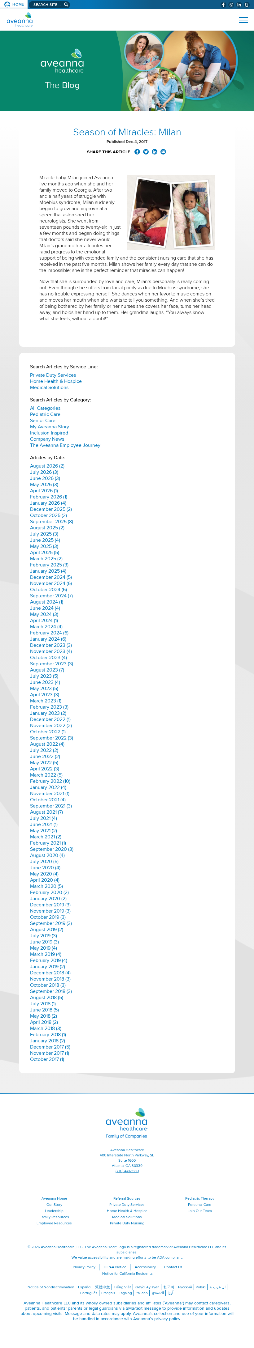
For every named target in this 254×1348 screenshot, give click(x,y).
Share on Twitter (146, 152)
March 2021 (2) (45, 837)
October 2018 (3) (48, 985)
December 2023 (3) (51, 645)
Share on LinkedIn (154, 152)
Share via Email (163, 152)
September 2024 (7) (51, 596)
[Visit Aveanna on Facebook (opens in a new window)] (223, 5)
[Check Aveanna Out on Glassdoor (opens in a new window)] (247, 5)
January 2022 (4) (48, 787)
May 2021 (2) (43, 831)
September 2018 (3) (51, 991)
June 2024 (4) (45, 608)
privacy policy (167, 1318)
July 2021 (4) (43, 818)
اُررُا (170, 1293)
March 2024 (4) (46, 627)
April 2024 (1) (44, 620)
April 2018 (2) (44, 1022)
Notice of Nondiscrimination (51, 1287)
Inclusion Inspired (49, 433)
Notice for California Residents (127, 1273)
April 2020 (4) (44, 880)
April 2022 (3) (44, 769)
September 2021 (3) (51, 806)
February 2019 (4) (48, 960)
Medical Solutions (49, 387)
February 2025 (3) (49, 565)
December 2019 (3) (50, 905)
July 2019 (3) (43, 936)
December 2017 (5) (50, 1047)
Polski (201, 1287)
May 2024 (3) (44, 614)
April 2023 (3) (44, 695)
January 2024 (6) (48, 639)
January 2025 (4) (48, 571)
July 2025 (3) (44, 534)
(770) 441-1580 (127, 1171)
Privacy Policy (84, 1267)
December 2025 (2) (51, 509)
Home (18, 4)
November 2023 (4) (51, 651)
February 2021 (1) (48, 843)
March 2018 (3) (45, 1028)
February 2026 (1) (48, 497)
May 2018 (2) (43, 1016)
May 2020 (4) (44, 874)
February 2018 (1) (48, 1035)
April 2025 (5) (44, 552)
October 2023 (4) (48, 658)
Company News (47, 439)
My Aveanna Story (49, 427)
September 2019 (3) (51, 923)
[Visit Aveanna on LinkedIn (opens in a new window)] (239, 5)
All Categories (45, 408)
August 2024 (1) (46, 602)
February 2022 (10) (50, 781)
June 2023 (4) (45, 682)
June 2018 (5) (44, 1010)
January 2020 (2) (48, 899)
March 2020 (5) (46, 886)
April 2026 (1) (44, 491)
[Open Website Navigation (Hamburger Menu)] (241, 20)
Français (108, 1293)
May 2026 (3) (44, 484)
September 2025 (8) (51, 522)
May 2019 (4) (43, 948)
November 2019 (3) (50, 911)
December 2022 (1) (50, 719)
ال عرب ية (217, 1287)
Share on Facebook (137, 152)
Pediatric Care (45, 414)
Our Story (54, 1204)
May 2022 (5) (44, 763)
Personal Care (199, 1204)
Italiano (142, 1293)
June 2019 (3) (44, 942)
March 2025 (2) (46, 559)
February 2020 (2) (49, 892)
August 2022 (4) (47, 744)
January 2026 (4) (48, 503)
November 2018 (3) (50, 979)
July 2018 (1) (43, 1004)
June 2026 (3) (45, 478)
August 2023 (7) (47, 670)
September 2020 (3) (51, 849)
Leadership (54, 1211)
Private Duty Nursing (127, 1223)
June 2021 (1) (44, 824)
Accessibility (145, 1267)
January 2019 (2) (47, 967)
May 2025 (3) (44, 546)
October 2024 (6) (48, 590)
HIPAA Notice (115, 1267)
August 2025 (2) (47, 528)
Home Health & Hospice (56, 381)
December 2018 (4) (50, 973)
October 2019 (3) (48, 917)
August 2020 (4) (47, 855)
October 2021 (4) (48, 800)
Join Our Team (200, 1211)
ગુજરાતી (157, 1293)
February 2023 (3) (49, 707)
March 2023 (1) (45, 701)
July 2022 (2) (44, 750)
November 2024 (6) (51, 583)
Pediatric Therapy (199, 1198)
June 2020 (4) (45, 868)
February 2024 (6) (49, 633)
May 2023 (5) (44, 688)
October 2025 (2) (48, 515)
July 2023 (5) (44, 676)
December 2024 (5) (51, 577)
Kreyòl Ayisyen (147, 1287)
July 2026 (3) (44, 472)
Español (84, 1287)
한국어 (168, 1287)
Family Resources (54, 1217)
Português (89, 1293)
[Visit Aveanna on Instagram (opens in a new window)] (231, 5)
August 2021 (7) (46, 812)
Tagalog (125, 1293)
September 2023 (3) (51, 664)
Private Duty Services (53, 375)
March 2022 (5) (46, 775)
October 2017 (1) (47, 1059)
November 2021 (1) (49, 794)
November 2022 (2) (51, 726)
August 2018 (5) (46, 997)
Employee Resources (54, 1223)
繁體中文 (102, 1287)
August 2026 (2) (47, 466)
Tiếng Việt (122, 1287)
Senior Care (42, 421)
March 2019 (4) (45, 954)
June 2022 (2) (45, 756)
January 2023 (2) (48, 713)
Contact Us (173, 1267)
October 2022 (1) (48, 732)
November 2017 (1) (49, 1053)
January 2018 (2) (47, 1041)
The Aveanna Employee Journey (65, 445)
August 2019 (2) (46, 929)
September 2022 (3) (51, 738)
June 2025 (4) (45, 540)
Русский (185, 1287)
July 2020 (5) (44, 861)
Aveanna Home (54, 1198)
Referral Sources (127, 1198)
